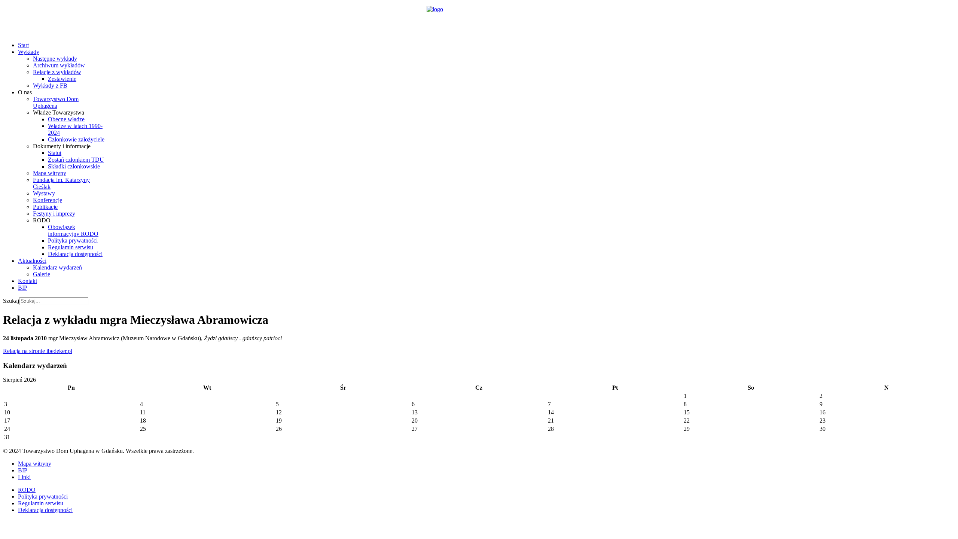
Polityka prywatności (43, 496)
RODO (27, 490)
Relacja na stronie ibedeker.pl (37, 351)
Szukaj (11, 301)
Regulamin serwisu (40, 503)
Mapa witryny (34, 463)
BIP (22, 470)
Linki (24, 477)
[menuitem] (23, 45)
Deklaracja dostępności (45, 510)
